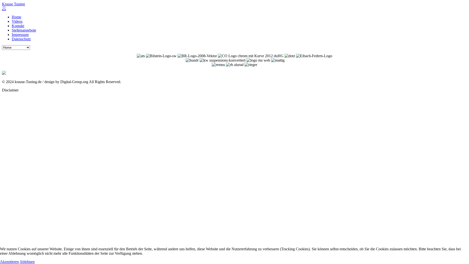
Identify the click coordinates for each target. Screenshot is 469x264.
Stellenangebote (24, 30)
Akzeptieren (9, 262)
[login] (4, 9)
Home (16, 17)
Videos (17, 21)
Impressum (20, 35)
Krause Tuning (13, 4)
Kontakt (18, 26)
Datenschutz (21, 39)
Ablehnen (27, 262)
